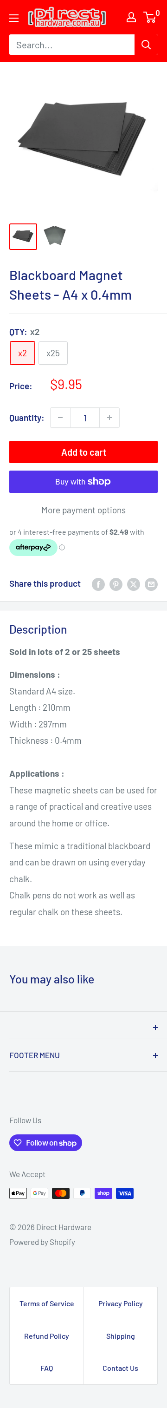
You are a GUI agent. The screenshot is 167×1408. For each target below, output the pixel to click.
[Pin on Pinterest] (115, 583)
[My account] (131, 17)
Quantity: (27, 417)
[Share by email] (151, 583)
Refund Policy (46, 1335)
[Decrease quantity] (60, 417)
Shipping (120, 1335)
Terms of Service (46, 1303)
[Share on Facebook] (98, 583)
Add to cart (83, 452)
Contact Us (120, 1367)
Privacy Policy (120, 1303)
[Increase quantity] (109, 417)
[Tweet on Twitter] (133, 583)
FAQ (46, 1367)
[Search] (146, 44)
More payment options (83, 509)
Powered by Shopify (42, 1241)
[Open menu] (14, 18)
